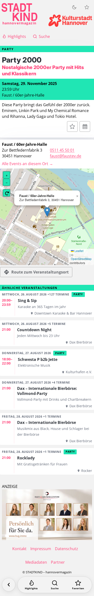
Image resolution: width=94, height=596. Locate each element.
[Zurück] (8, 584)
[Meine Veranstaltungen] (86, 7)
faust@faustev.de (65, 156)
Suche (44, 36)
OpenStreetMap (81, 259)
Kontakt (19, 548)
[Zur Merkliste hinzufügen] (72, 126)
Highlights (17, 36)
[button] (47, 212)
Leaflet (78, 251)
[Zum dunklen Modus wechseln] (74, 7)
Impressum (40, 548)
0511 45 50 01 (62, 150)
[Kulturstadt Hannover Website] (70, 20)
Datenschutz (66, 548)
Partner (58, 562)
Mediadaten (36, 562)
